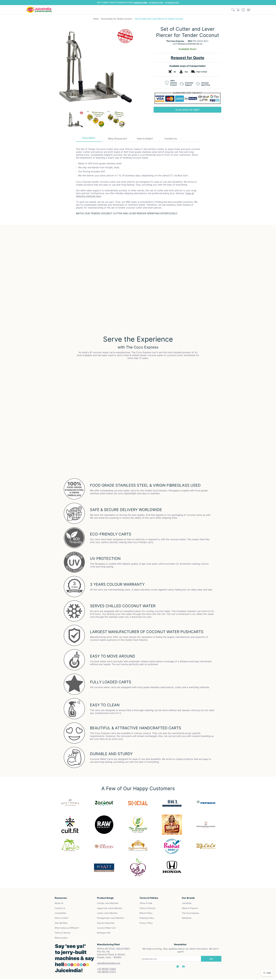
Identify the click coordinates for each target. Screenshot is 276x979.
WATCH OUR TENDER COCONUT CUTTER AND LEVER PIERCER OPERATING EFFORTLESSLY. (127, 213)
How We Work (61, 923)
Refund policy (61, 937)
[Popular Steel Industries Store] (39, 9)
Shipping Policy (146, 918)
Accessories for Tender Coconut (116, 19)
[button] (238, 9)
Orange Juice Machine (107, 903)
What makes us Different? (67, 928)
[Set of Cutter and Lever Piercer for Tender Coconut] (75, 119)
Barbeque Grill (103, 932)
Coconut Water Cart (106, 928)
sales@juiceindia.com (108, 963)
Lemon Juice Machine (107, 913)
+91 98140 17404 (156, 2)
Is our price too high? (188, 109)
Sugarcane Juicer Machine (109, 908)
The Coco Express (175, 41)
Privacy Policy (146, 923)
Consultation (60, 913)
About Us (59, 903)
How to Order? (61, 918)
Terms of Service (62, 932)
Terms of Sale (145, 903)
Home (96, 19)
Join (211, 958)
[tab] (89, 139)
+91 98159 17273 (172, 2)
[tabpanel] (138, 179)
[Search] (232, 9)
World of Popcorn (190, 908)
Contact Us (60, 908)
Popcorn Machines (105, 923)
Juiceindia (186, 903)
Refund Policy (145, 913)
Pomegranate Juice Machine (110, 918)
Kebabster (186, 918)
